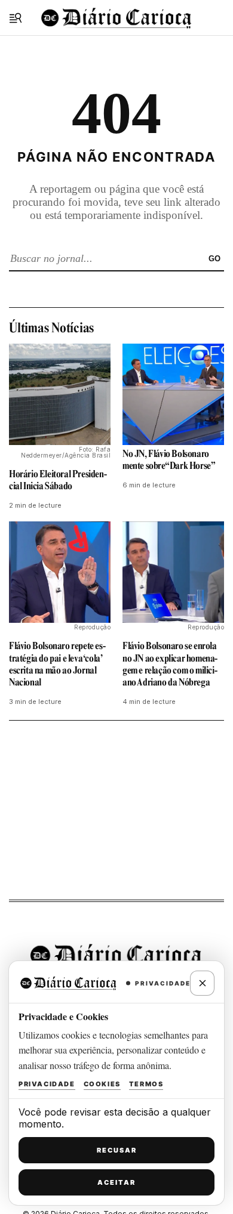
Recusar (117, 1150)
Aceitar (116, 1182)
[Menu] (15, 17)
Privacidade (47, 1084)
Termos (146, 1084)
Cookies (102, 1084)
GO (214, 258)
